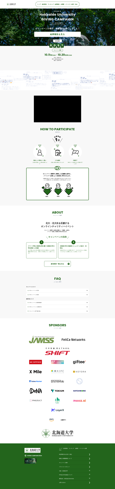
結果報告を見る (57, 34)
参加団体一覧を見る (57, 264)
